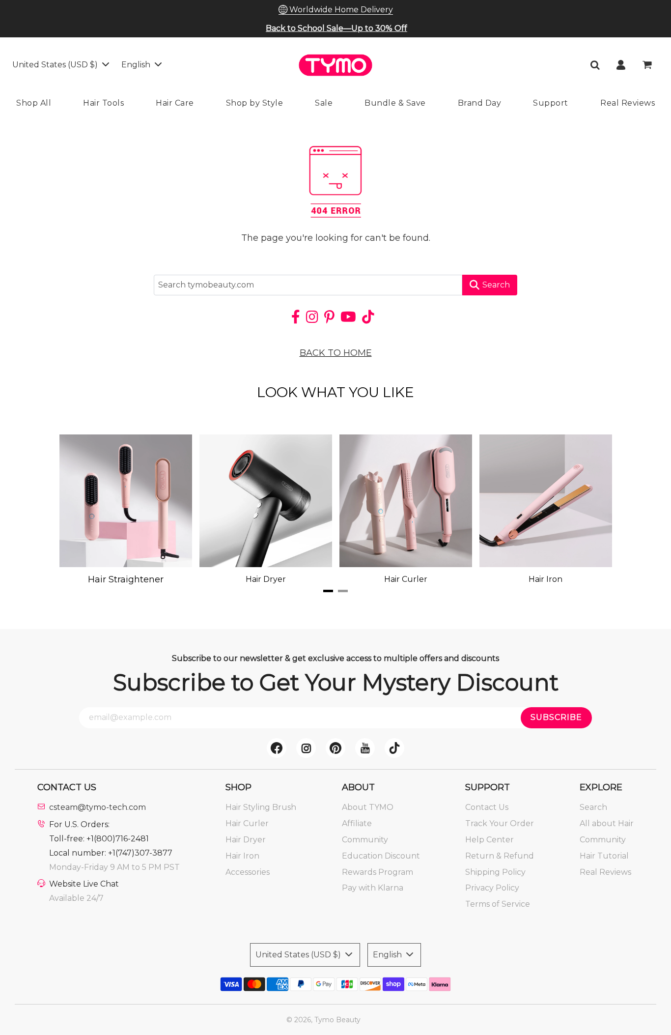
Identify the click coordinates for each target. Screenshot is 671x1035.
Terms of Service (497, 904)
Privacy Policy (492, 887)
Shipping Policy (495, 872)
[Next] (586, 509)
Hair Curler (247, 823)
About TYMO (367, 807)
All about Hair (607, 823)
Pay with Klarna (372, 887)
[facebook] (276, 748)
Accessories (247, 872)
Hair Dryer (245, 839)
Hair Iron (242, 856)
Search (496, 284)
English (136, 64)
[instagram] (306, 748)
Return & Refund (499, 856)
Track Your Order (499, 823)
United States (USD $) (56, 64)
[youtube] (365, 748)
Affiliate (357, 823)
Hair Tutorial (604, 856)
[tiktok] (394, 748)
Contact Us (486, 807)
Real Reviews (605, 872)
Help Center (489, 839)
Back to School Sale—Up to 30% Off (336, 28)
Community (365, 839)
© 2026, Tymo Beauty (323, 1019)
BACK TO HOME (336, 352)
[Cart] (648, 65)
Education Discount (381, 856)
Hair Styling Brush (260, 807)
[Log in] (621, 65)
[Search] (595, 65)
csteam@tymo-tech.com (97, 807)
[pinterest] (335, 748)
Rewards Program (377, 872)
